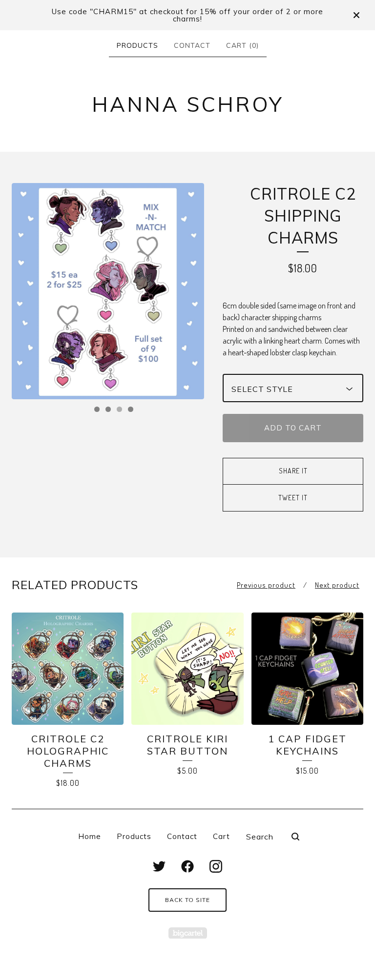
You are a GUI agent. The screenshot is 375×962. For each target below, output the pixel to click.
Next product (337, 585)
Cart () (242, 45)
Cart (221, 836)
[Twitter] (159, 866)
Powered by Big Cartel (187, 933)
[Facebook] (187, 866)
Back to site (187, 899)
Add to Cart (293, 427)
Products (137, 45)
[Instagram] (216, 866)
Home (89, 836)
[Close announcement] (356, 15)
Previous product (266, 585)
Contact (192, 45)
